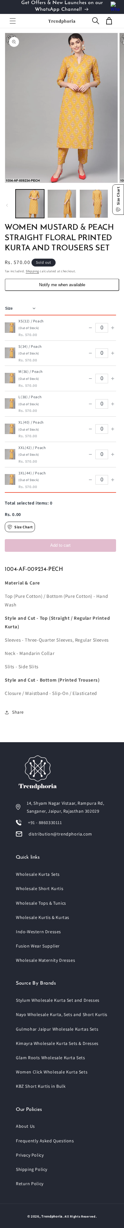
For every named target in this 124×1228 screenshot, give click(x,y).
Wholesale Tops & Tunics (41, 903)
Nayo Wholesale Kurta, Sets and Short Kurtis (61, 1014)
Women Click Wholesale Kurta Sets (51, 1072)
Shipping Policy (31, 1169)
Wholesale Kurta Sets (38, 874)
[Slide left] (7, 205)
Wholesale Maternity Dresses (45, 960)
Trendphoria (52, 1216)
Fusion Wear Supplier (38, 946)
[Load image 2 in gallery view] (61, 203)
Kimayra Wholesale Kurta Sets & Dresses (57, 1043)
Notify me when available (62, 284)
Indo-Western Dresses (38, 931)
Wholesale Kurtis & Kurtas (42, 917)
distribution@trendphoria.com (60, 834)
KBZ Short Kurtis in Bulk (40, 1086)
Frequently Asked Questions (45, 1141)
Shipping (32, 271)
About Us (25, 1126)
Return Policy (30, 1183)
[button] (13, 21)
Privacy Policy (30, 1155)
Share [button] (18, 712)
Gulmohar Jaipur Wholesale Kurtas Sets (57, 1029)
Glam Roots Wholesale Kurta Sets (50, 1057)
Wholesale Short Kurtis (39, 888)
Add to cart (60, 545)
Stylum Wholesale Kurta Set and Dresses (58, 1000)
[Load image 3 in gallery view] (93, 203)
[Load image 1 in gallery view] (30, 203)
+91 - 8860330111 (45, 822)
